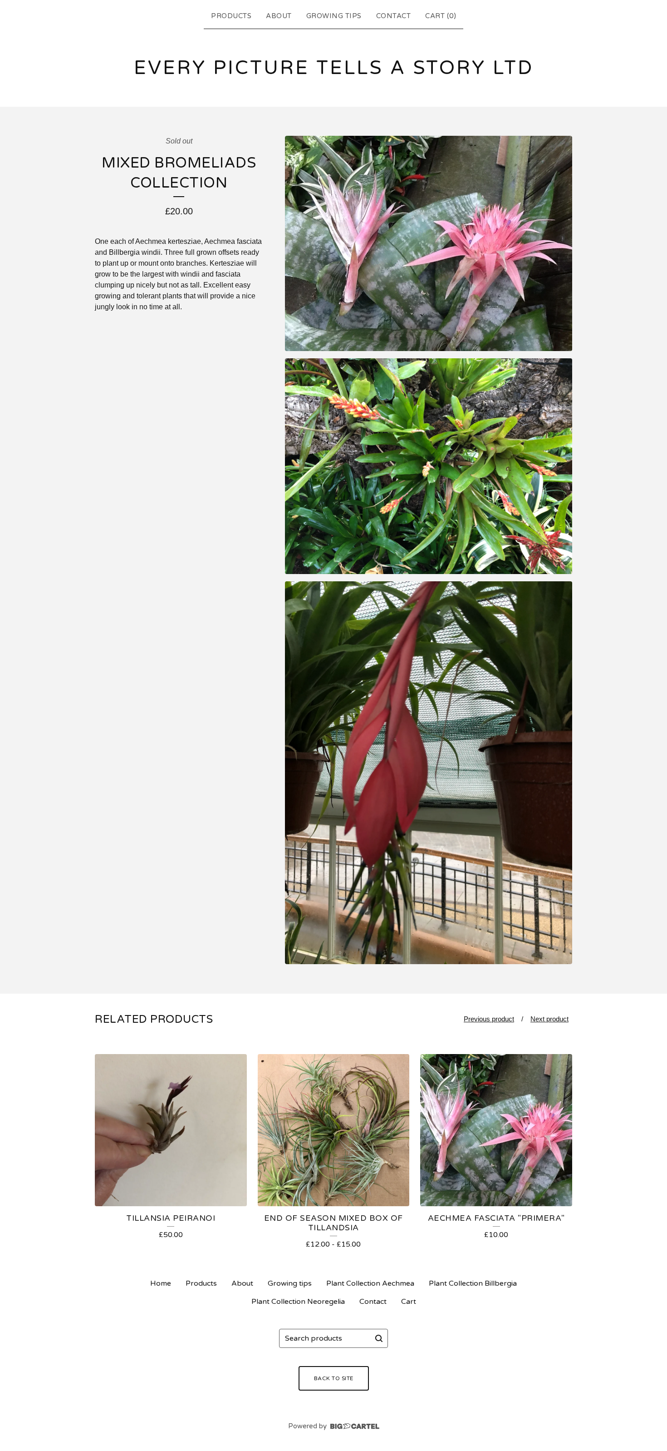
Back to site (333, 1378)
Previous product (489, 1019)
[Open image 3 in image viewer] (428, 773)
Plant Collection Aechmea (370, 1283)
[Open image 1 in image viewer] (428, 244)
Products (231, 16)
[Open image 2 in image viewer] (428, 466)
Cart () (440, 16)
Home (160, 1283)
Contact (393, 16)
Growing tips (334, 16)
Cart (408, 1301)
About (279, 16)
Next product (549, 1019)
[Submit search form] (378, 1338)
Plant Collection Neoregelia (298, 1301)
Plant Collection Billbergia (473, 1283)
